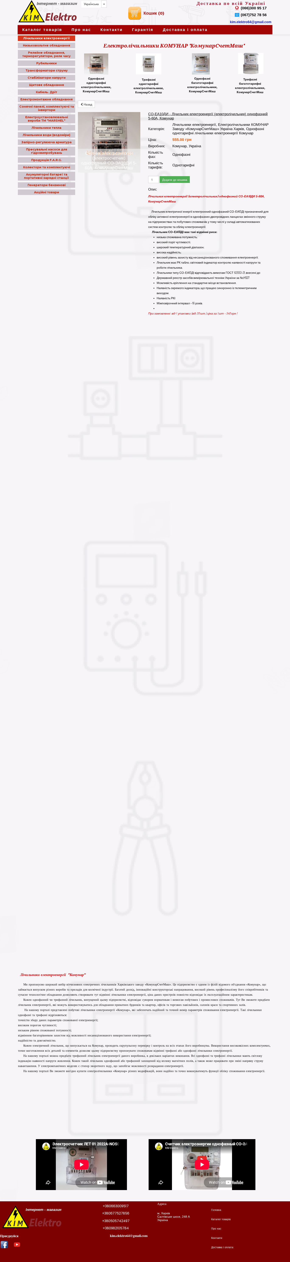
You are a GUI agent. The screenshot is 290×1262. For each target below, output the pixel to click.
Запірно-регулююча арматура (46, 142)
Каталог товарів (42, 30)
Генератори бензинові (47, 185)
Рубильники (46, 63)
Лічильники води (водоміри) (46, 135)
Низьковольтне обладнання (46, 45)
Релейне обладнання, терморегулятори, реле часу (46, 54)
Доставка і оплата (185, 30)
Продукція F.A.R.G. (46, 160)
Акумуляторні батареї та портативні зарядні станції (46, 176)
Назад (87, 104)
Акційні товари (46, 192)
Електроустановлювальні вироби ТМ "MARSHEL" (46, 118)
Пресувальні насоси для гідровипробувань (46, 151)
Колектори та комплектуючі (46, 167)
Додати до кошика (174, 179)
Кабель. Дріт (46, 92)
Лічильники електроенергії (46, 38)
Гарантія (142, 30)
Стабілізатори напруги (47, 78)
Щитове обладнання (46, 85)
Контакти (111, 30)
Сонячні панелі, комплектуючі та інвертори (46, 108)
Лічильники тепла (46, 128)
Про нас (81, 30)
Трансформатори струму (46, 70)
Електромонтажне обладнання (46, 99)
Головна (216, 1210)
